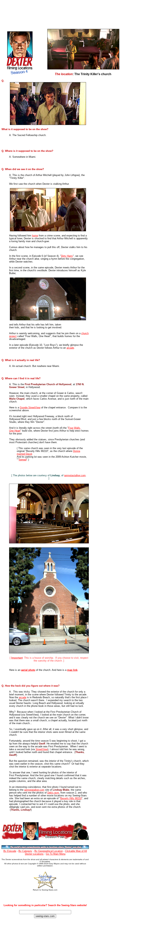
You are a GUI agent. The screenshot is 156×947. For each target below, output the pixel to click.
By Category (25, 851)
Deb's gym (53, 792)
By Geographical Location (48, 851)
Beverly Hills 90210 (71, 798)
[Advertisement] (76, 13)
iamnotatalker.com (34, 789)
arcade (70, 347)
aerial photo (28, 670)
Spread (22, 459)
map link (72, 670)
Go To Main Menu (55, 853)
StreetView (42, 749)
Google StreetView (30, 407)
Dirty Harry (67, 255)
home (35, 235)
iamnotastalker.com (75, 475)
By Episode (9, 851)
